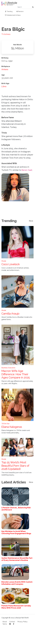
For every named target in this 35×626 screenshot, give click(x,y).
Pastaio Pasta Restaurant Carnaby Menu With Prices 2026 (16, 607)
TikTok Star (5, 424)
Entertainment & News (14, 15)
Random (21, 11)
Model (3, 261)
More (31, 221)
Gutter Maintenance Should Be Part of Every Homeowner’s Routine (16, 559)
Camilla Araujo (10, 313)
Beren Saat (27, 170)
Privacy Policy (22, 622)
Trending (9, 11)
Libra (3, 86)
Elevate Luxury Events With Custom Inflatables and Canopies (16, 583)
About (4, 622)
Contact (12, 622)
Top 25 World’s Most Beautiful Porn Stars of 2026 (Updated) (15, 466)
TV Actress (5, 34)
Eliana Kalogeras (11, 426)
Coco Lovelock (10, 264)
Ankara (4, 69)
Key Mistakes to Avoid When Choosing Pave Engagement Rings (16, 532)
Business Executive (8, 368)
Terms (4, 624)
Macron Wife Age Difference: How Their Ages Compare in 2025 (15, 374)
